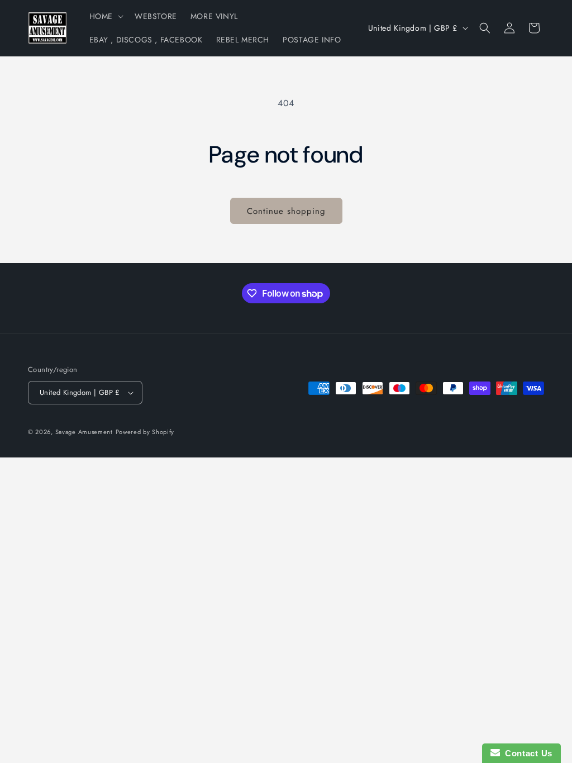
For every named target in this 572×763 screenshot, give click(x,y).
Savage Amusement (84, 431)
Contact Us (526, 753)
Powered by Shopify (145, 431)
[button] (105, 16)
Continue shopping (286, 211)
